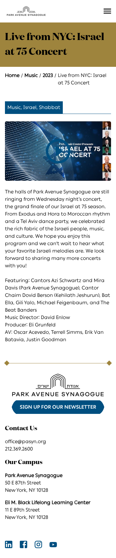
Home (12, 75)
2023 (48, 75)
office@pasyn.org (25, 441)
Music (31, 75)
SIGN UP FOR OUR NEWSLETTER (58, 407)
